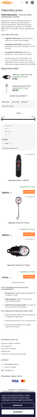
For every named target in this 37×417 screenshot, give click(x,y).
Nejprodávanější (7, 106)
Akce (8, 129)
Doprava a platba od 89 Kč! (10, 343)
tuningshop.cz (9, 370)
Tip (7, 135)
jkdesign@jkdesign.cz (11, 364)
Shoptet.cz (12, 390)
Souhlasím (18, 412)
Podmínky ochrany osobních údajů (13, 354)
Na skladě (10, 126)
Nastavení (17, 405)
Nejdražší (24, 102)
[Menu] (32, 3)
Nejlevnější (15, 102)
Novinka (9, 132)
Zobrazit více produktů (17, 96)
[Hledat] (22, 3)
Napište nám (5, 351)
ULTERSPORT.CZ (22, 390)
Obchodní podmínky (8, 349)
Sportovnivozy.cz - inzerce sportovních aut (18, 392)
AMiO (8, 143)
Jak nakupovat (6, 346)
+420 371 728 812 (10, 367)
